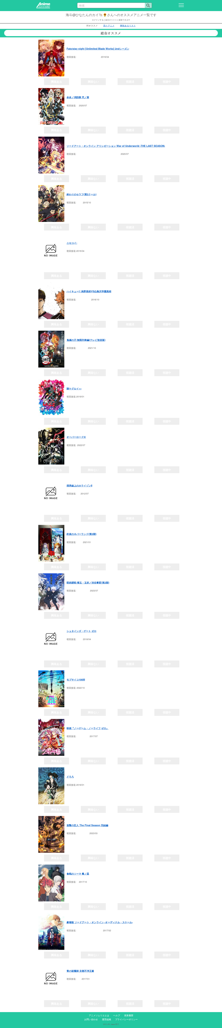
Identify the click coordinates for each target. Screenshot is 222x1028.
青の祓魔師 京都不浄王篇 (80, 970)
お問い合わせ (91, 1019)
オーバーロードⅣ (76, 437)
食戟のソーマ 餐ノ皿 (78, 873)
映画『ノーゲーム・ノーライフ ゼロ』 (88, 728)
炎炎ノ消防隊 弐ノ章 (78, 97)
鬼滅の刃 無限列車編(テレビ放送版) (86, 340)
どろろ (70, 776)
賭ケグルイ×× (74, 388)
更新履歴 (128, 1015)
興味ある (56, 82)
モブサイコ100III (76, 679)
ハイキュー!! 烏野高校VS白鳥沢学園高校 (89, 291)
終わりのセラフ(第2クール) (81, 194)
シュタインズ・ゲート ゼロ (81, 631)
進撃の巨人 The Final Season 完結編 (87, 825)
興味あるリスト (128, 25)
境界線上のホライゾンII (79, 485)
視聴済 (130, 82)
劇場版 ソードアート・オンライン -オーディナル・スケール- (100, 922)
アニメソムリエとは (99, 1015)
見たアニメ (108, 25)
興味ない (93, 82)
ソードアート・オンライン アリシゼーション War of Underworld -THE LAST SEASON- (116, 146)
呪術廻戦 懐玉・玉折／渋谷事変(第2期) (88, 582)
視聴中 (167, 82)
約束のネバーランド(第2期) (81, 534)
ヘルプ (116, 1015)
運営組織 (106, 1019)
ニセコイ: (72, 243)
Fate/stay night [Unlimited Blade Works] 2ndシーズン (98, 48)
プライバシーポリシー (126, 1019)
